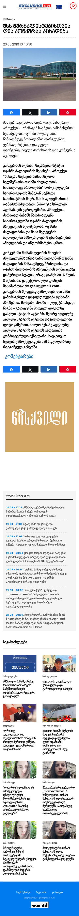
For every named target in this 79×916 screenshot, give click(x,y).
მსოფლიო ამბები (52, 726)
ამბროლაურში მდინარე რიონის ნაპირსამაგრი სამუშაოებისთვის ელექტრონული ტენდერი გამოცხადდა (35, 512)
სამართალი (9, 19)
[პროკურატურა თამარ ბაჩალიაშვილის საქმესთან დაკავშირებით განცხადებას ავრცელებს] (59, 830)
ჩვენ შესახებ (23, 892)
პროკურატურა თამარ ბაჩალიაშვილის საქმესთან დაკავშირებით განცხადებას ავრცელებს (59, 853)
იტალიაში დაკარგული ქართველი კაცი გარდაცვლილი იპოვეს (31, 526)
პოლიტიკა (8, 726)
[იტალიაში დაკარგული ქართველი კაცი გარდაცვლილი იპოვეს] (59, 663)
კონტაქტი (57, 892)
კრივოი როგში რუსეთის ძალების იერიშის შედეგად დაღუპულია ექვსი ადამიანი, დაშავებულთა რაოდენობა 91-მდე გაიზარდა (36, 557)
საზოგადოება (10, 676)
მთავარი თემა (50, 843)
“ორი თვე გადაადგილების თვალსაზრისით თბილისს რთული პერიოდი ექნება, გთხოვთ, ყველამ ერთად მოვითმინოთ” (36, 541)
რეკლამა (41, 892)
